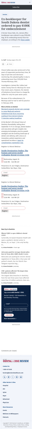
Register (5, 175)
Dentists (5, 14)
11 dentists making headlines (11, 118)
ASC (4, 389)
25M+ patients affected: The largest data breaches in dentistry (14, 272)
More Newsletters (9, 318)
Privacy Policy (9, 311)
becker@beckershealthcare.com (13, 373)
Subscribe (16, 7)
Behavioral (6, 399)
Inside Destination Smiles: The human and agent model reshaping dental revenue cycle (15, 152)
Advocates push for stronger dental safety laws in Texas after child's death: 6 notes (15, 253)
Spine (4, 392)
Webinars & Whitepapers (10, 414)
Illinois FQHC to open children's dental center (14, 234)
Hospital (5, 385)
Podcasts (6, 417)
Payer (4, 396)
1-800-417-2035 (7, 369)
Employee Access (22, 426)
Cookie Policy (20, 425)
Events (5, 410)
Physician (6, 402)
